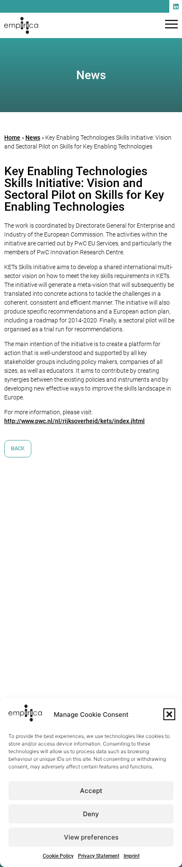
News (32, 137)
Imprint (132, 856)
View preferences (91, 837)
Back (18, 448)
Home (12, 137)
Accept (91, 791)
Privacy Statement (98, 856)
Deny (91, 814)
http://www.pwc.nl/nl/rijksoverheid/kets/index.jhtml (74, 421)
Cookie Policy (58, 856)
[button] (169, 714)
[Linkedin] (175, 6)
